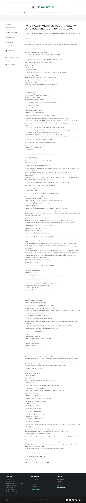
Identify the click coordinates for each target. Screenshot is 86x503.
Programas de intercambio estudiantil (14, 483)
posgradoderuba (12, 64)
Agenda (59, 483)
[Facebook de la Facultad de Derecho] (67, 500)
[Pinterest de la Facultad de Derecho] (79, 500)
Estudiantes (15, 1)
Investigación (31, 13)
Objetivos (9, 30)
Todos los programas (11, 45)
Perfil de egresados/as (12, 32)
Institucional (17, 13)
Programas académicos (11, 491)
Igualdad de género (37, 481)
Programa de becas (10, 489)
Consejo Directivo (10, 479)
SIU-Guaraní (75, 1)
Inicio (7, 18)
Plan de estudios (10, 37)
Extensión (38, 13)
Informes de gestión (10, 481)
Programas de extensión (11, 485)
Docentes (21, 1)
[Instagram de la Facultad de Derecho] (73, 500)
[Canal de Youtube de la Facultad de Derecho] (76, 500)
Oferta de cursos (10, 40)
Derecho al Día (60, 479)
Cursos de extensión (10, 487)
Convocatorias (60, 485)
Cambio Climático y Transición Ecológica (43, 18)
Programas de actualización (27, 18)
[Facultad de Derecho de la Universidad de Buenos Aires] (43, 7)
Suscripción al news (61, 487)
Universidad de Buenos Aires (26, 499)
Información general (11, 27)
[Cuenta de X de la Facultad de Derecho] (70, 500)
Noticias (59, 481)
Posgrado (67, 13)
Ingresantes (8, 1)
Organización (10, 42)
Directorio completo (36, 489)
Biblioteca (61, 13)
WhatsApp (10, 67)
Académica (24, 13)
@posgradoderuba (12, 61)
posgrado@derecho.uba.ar (14, 57)
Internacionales (46, 13)
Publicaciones (54, 13)
